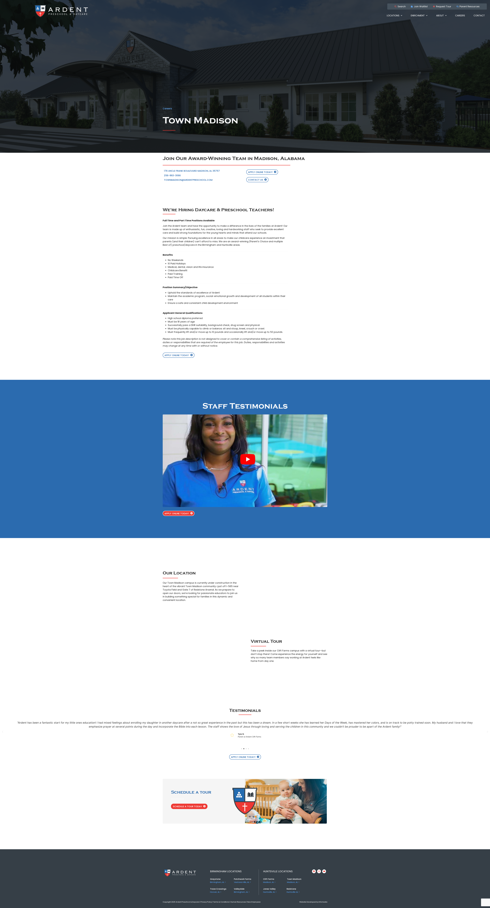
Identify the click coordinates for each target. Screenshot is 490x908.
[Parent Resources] (457, 6)
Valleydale (239, 889)
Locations (393, 15)
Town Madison (294, 879)
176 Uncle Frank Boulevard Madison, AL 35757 (192, 170)
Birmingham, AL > (218, 882)
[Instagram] (319, 871)
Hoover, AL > (215, 892)
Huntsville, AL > (270, 892)
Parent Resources (470, 6)
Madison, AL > (269, 882)
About (440, 15)
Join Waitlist (421, 6)
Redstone (291, 889)
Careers (460, 15)
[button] (2, 731)
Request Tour (443, 6)
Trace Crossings (218, 889)
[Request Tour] (434, 6)
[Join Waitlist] (412, 6)
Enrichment (418, 15)
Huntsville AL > (293, 892)
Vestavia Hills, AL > (242, 882)
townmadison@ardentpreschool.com (188, 179)
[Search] (396, 6)
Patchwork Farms (242, 879)
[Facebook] (314, 871)
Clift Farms (268, 879)
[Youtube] (324, 871)
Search (402, 6)
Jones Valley (269, 889)
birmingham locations (226, 871)
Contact (479, 15)
